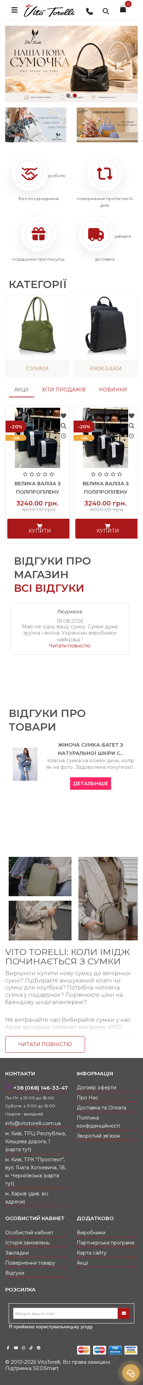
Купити (39, 531)
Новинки (113, 390)
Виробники (91, 1232)
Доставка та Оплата (101, 1108)
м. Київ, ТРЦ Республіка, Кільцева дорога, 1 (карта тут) (35, 1141)
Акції (21, 390)
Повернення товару (30, 1263)
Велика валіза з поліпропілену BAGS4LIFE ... (38, 491)
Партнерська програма (105, 1243)
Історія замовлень (27, 1243)
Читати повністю (70, 646)
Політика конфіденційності (98, 1122)
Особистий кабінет (29, 1232)
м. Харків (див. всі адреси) (26, 1198)
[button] (68, 95)
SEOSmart (46, 1368)
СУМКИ (37, 368)
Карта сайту (92, 1253)
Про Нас (87, 1098)
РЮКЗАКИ (106, 368)
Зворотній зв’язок (98, 1136)
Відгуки (14, 1273)
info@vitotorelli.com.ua (33, 1123)
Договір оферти (96, 1087)
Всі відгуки (49, 588)
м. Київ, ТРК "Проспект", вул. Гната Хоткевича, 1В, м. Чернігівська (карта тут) (35, 1171)
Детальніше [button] (90, 783)
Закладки (17, 1253)
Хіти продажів (64, 390)
